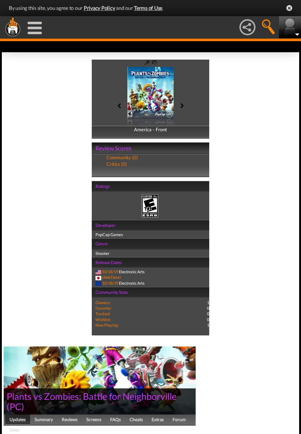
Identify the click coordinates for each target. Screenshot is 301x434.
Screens (93, 419)
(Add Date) (111, 277)
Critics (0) (116, 164)
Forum (179, 419)
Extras (158, 419)
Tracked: (102, 313)
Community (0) (122, 157)
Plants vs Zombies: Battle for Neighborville (92, 396)
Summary (44, 419)
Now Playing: (107, 325)
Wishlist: (103, 319)
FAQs (115, 419)
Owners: (102, 302)
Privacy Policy (99, 8)
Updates (18, 419)
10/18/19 (110, 271)
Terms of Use (148, 8)
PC (15, 406)
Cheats (136, 419)
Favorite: (103, 308)
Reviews (69, 419)
